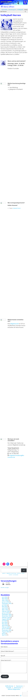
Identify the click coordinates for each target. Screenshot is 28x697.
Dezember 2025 (6, 603)
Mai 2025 (4, 606)
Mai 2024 (4, 624)
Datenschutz (17, 687)
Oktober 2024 (6, 617)
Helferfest (8, 584)
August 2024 (5, 619)
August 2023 (5, 632)
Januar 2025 (5, 613)
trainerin (10, 574)
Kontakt (9, 687)
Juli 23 (3, 633)
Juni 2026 (4, 597)
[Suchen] (24, 570)
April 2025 (5, 608)
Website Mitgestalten (14, 689)
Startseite (4, 9)
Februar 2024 (6, 627)
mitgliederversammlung (11, 573)
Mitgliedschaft (14, 324)
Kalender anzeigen (5, 587)
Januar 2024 (5, 628)
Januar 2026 (5, 602)
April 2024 (5, 625)
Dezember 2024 (6, 614)
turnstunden (15, 574)
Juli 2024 (4, 621)
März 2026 (5, 600)
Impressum (19, 686)
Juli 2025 (4, 605)
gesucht (4, 573)
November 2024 (6, 616)
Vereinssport (12, 9)
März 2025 (5, 610)
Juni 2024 (4, 622)
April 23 (4, 635)
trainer (23, 573)
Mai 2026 (4, 599)
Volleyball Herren (17, 208)
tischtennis (19, 573)
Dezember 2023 (6, 630)
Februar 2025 (6, 611)
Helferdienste (9, 686)
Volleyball (20, 9)
